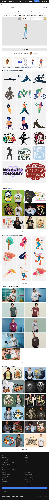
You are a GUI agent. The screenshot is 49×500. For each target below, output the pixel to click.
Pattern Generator (29, 485)
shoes (41, 13)
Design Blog (4, 457)
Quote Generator (28, 483)
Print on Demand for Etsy (8, 468)
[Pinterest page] (42, 496)
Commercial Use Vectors (8, 464)
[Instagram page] (38, 496)
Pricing (26, 457)
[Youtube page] (44, 496)
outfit (15, 13)
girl (34, 13)
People (9, 188)
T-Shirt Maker (27, 481)
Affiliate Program (6, 476)
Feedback (4, 483)
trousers (37, 13)
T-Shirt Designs (5, 459)
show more (41, 67)
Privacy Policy (27, 460)
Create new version (38, 18)
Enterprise (4, 477)
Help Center (27, 462)
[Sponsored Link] (7, 62)
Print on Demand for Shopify (9, 469)
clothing (11, 13)
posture (18, 13)
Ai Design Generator (29, 476)
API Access (4, 479)
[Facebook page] (40, 496)
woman (30, 13)
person (7, 13)
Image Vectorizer (28, 479)
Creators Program (6, 474)
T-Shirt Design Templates (8, 462)
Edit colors (27, 18)
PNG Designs (5, 460)
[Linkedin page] (46, 496)
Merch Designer (28, 474)
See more (24, 185)
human (23, 13)
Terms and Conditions (29, 459)
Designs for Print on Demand (9, 466)
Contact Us (4, 481)
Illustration (10, 366)
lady (27, 13)
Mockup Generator (29, 477)
